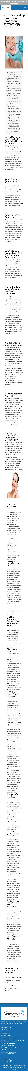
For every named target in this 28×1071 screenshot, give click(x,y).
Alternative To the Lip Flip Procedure (14, 118)
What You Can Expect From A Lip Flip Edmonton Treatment (14, 84)
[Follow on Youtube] (10, 1060)
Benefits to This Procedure (13, 81)
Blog (11, 27)
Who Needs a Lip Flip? (14, 123)
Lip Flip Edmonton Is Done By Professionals (14, 109)
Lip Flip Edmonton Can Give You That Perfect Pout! (13, 105)
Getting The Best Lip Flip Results (14, 115)
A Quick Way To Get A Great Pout (14, 91)
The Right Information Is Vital (14, 99)
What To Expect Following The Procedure (15, 112)
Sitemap (14, 1069)
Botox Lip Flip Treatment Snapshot (13, 132)
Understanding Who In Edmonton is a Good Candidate (14, 87)
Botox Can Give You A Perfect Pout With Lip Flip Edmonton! (14, 75)
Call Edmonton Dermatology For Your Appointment (15, 126)
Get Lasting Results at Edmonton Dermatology (12, 96)
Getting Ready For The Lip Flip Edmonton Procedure (15, 129)
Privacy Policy (22, 1067)
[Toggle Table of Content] (19, 72)
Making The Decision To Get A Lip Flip (15, 102)
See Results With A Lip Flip (13, 93)
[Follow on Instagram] (7, 1060)
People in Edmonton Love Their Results (14, 121)
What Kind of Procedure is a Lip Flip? (13, 79)
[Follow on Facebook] (4, 1060)
